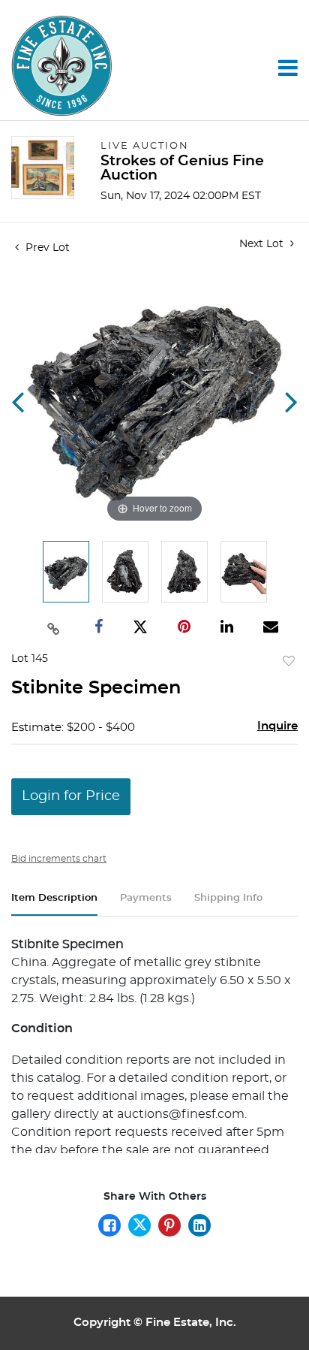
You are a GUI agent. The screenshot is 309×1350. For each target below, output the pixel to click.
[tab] (54, 904)
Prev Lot (46, 248)
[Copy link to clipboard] (53, 627)
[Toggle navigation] (288, 68)
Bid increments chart (58, 858)
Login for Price (71, 796)
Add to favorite (289, 661)
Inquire (277, 726)
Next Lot (262, 244)
